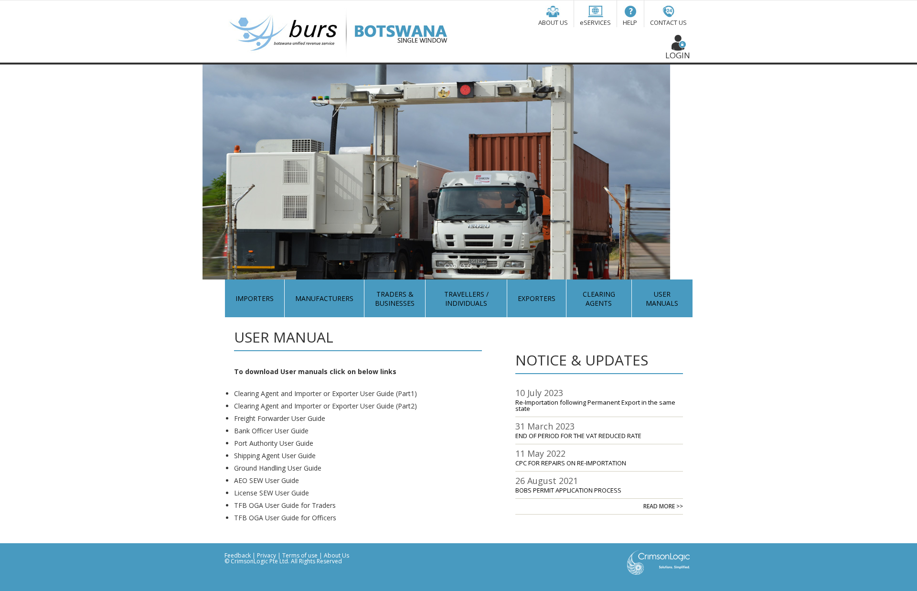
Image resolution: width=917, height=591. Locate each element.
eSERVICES (595, 22)
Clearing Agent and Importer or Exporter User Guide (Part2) (325, 405)
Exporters (536, 298)
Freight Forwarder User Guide (279, 418)
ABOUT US (553, 22)
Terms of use (300, 555)
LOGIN (677, 55)
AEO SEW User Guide (266, 480)
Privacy (266, 555)
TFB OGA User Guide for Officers (285, 517)
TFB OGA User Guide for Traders (285, 505)
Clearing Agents (599, 299)
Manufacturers (324, 298)
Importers (254, 298)
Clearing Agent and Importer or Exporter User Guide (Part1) (325, 393)
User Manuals (662, 299)
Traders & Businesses (395, 299)
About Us (336, 555)
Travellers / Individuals (466, 299)
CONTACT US (668, 22)
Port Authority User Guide (273, 443)
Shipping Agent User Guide (275, 455)
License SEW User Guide (271, 492)
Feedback (237, 555)
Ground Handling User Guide (277, 468)
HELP (630, 22)
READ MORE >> (663, 506)
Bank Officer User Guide (271, 430)
